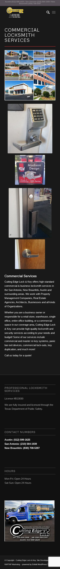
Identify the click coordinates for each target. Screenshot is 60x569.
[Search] (46, 12)
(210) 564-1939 (43, 2)
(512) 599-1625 (18, 2)
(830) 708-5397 (34, 3)
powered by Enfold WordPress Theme (37, 564)
